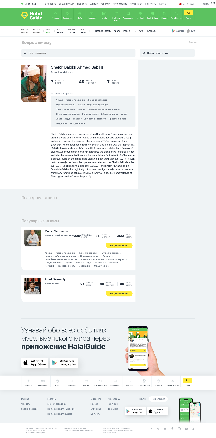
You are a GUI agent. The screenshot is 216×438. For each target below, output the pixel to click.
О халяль (25, 404)
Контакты (150, 4)
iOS (193, 31)
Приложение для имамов (59, 414)
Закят (59, 119)
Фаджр (24, 31)
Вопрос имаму (103, 31)
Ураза (124, 114)
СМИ (141, 31)
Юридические (77, 123)
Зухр (49, 31)
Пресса (94, 404)
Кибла (117, 31)
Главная (193, 42)
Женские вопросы (97, 100)
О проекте (50, 4)
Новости (82, 4)
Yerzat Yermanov (56, 231)
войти (206, 3)
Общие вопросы (109, 114)
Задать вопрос (119, 245)
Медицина (61, 123)
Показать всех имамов (158, 53)
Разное (81, 109)
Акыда (59, 100)
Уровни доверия (29, 409)
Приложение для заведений (61, 409)
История (101, 119)
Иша (84, 31)
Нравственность (117, 119)
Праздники (136, 4)
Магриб (71, 31)
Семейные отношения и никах (104, 109)
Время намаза (66, 4)
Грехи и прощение (75, 100)
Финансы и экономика (68, 114)
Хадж (67, 119)
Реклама (105, 4)
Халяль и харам (90, 114)
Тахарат (77, 119)
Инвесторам (114, 399)
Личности (89, 119)
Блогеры (151, 31)
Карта (162, 4)
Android (180, 31)
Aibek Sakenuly (55, 279)
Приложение (120, 4)
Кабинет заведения (56, 404)
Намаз (81, 104)
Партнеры (113, 404)
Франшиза (113, 409)
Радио (126, 31)
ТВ (134, 31)
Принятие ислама (65, 109)
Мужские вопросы (65, 104)
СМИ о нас (96, 409)
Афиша (94, 4)
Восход (37, 31)
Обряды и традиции (97, 104)
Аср (60, 31)
